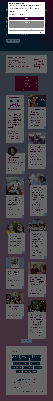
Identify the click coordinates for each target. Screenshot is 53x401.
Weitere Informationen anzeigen (26, 29)
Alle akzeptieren (26, 18)
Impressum (41, 32)
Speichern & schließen (26, 22)
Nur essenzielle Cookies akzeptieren (26, 26)
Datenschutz (36, 32)
